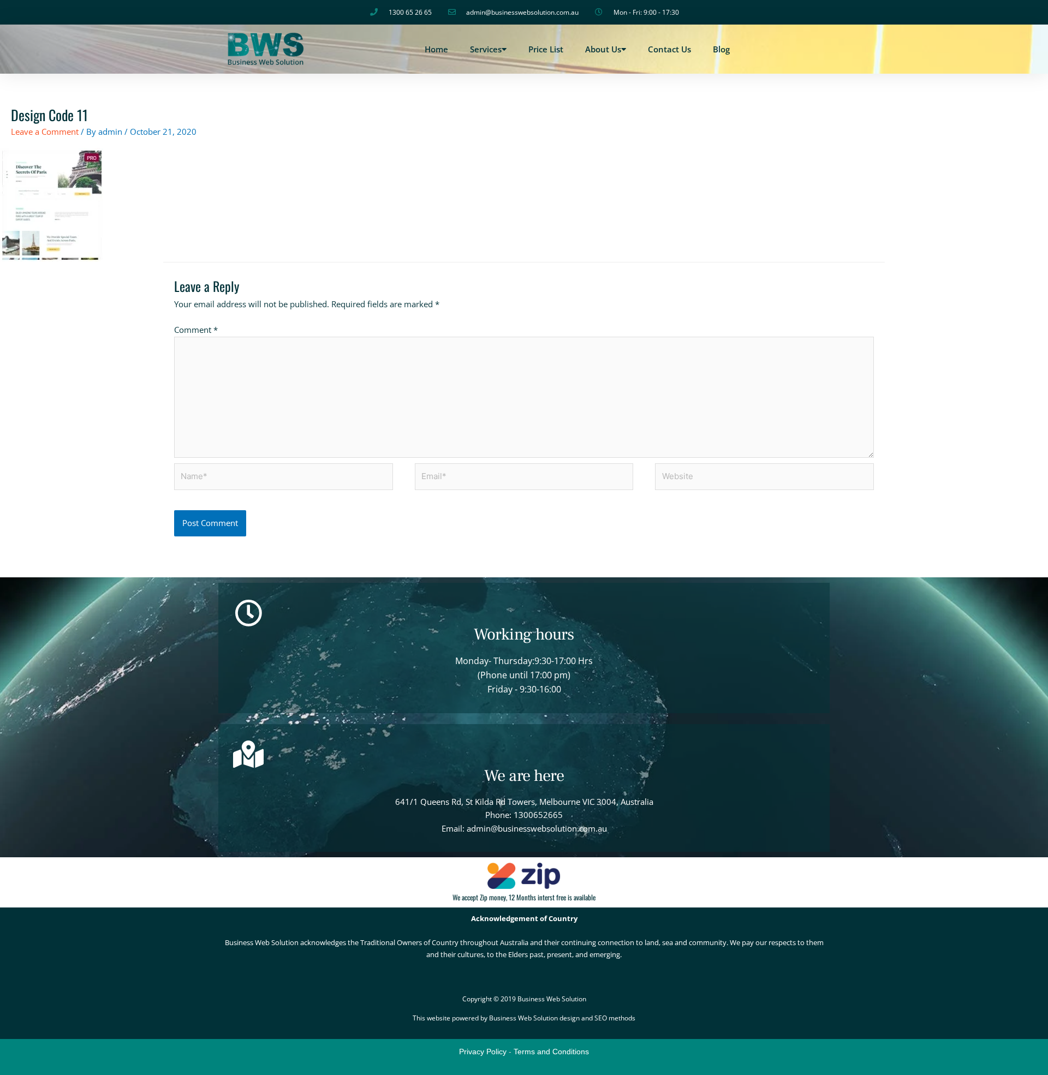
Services (486, 49)
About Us (603, 49)
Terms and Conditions (551, 1051)
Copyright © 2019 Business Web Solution (524, 999)
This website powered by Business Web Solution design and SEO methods (524, 1018)
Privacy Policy (483, 1051)
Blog (721, 49)
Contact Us (669, 49)
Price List (545, 49)
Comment (196, 329)
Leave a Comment (45, 131)
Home (436, 49)
